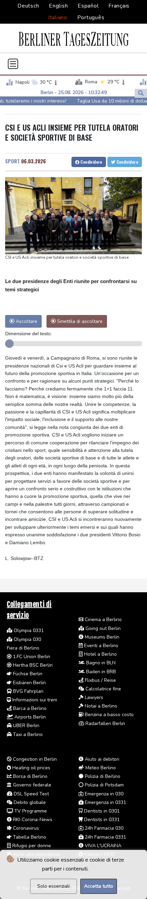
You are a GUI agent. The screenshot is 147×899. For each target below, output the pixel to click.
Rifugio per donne (31, 845)
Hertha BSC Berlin (32, 665)
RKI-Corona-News (32, 819)
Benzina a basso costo (108, 714)
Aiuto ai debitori (101, 759)
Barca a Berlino (29, 708)
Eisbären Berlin (29, 682)
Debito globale (29, 802)
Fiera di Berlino (23, 648)
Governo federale (31, 785)
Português (91, 17)
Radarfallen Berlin (104, 723)
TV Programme (30, 811)
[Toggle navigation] (13, 64)
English (58, 6)
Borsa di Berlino (30, 776)
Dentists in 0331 (101, 819)
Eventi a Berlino (100, 645)
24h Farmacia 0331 (104, 837)
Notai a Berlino (100, 706)
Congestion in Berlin (34, 759)
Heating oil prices (30, 767)
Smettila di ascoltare (79, 321)
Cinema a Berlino (102, 619)
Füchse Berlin (27, 673)
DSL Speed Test (30, 794)
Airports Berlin (29, 717)
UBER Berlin (25, 725)
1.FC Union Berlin (31, 656)
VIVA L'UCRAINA (102, 845)
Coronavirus (25, 828)
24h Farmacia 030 (103, 828)
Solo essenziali (53, 886)
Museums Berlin (101, 637)
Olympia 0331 (28, 630)
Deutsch (28, 6)
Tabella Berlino (29, 837)
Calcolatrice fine (102, 689)
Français (119, 6)
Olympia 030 (26, 639)
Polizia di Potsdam (103, 785)
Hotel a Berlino (100, 654)
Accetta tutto (98, 886)
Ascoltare (25, 321)
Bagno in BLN (100, 662)
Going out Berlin (102, 628)
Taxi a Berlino (27, 734)
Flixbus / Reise (99, 680)
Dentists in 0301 (101, 811)
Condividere (90, 162)
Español (88, 6)
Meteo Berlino (100, 767)
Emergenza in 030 (103, 794)
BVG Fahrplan (27, 691)
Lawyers (93, 697)
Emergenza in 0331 (104, 802)
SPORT (12, 161)
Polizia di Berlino (101, 776)
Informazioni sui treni (34, 700)
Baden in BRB (100, 671)
